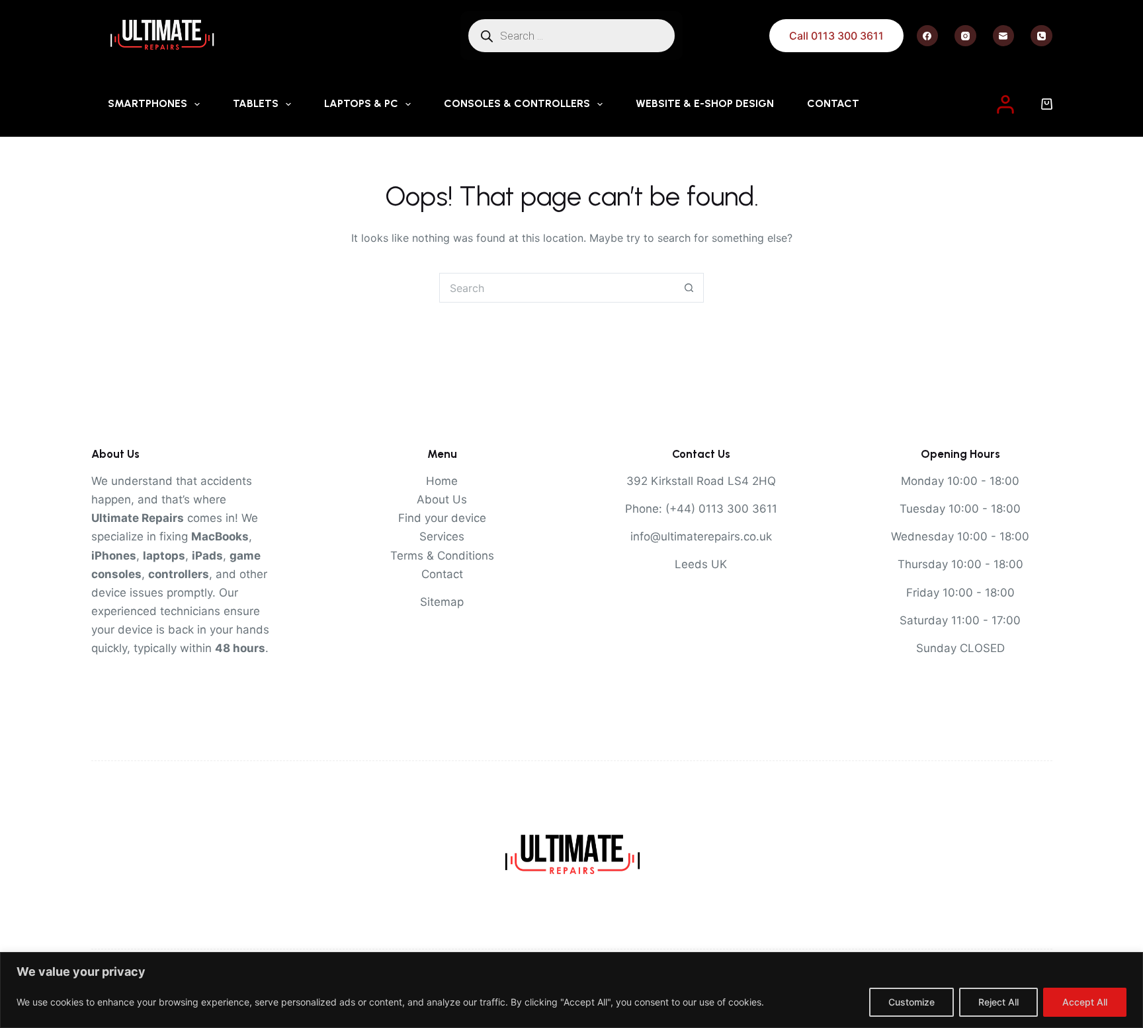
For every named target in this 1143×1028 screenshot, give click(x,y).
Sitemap (442, 601)
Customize (911, 1002)
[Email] (1004, 36)
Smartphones (147, 103)
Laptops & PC (361, 103)
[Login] (1005, 104)
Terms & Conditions (442, 555)
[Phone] (1041, 36)
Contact (833, 103)
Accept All (1084, 1002)
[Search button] (689, 288)
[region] (571, 990)
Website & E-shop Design (705, 103)
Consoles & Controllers (517, 103)
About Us (442, 499)
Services (441, 536)
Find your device (442, 518)
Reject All (998, 1002)
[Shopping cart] (1046, 104)
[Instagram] (965, 36)
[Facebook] (928, 36)
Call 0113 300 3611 (836, 35)
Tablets (255, 103)
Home (442, 481)
